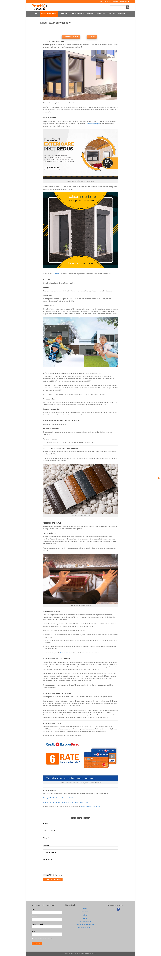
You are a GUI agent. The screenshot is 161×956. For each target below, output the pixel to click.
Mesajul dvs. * (47, 860)
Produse (42, 20)
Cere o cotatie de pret (93, 124)
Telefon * (46, 838)
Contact (121, 14)
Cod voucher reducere (50, 852)
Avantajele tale (78, 14)
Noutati (90, 14)
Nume (33, 910)
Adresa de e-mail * (49, 831)
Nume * (45, 823)
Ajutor (101, 1)
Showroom (108, 1)
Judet (33, 931)
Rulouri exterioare (52, 20)
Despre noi (101, 14)
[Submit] (127, 7)
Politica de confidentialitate (85, 924)
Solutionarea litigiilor (84, 927)
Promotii (64, 14)
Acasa (35, 14)
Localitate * (46, 845)
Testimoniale (123, 1)
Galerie (112, 14)
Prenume (35, 917)
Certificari (85, 915)
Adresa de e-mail (37, 924)
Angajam (115, 1)
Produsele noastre (48, 14)
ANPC (85, 918)
